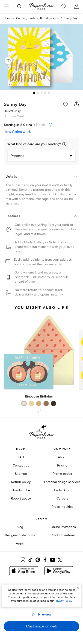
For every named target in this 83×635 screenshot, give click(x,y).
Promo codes (62, 474)
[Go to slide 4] (45, 93)
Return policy (21, 482)
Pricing (62, 465)
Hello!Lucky (12, 111)
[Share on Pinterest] (38, 560)
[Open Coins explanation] (50, 125)
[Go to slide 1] (34, 93)
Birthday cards (49, 18)
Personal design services (62, 482)
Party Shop (62, 490)
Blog (20, 527)
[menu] (6, 6)
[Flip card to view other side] (12, 60)
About (62, 457)
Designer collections (20, 535)
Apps (20, 543)
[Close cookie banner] (78, 588)
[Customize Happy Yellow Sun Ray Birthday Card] (41, 57)
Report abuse (21, 498)
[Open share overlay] (76, 103)
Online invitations (63, 527)
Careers (62, 498)
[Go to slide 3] (41, 93)
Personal (17, 156)
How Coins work (17, 132)
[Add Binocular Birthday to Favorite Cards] (39, 411)
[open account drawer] (76, 6)
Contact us (21, 465)
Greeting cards (25, 18)
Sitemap (21, 474)
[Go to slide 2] (38, 93)
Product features (63, 535)
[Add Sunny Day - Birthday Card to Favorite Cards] (65, 104)
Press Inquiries (62, 507)
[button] (64, 144)
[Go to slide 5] (49, 93)
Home (7, 18)
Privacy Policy (63, 601)
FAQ (21, 457)
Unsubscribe (21, 490)
